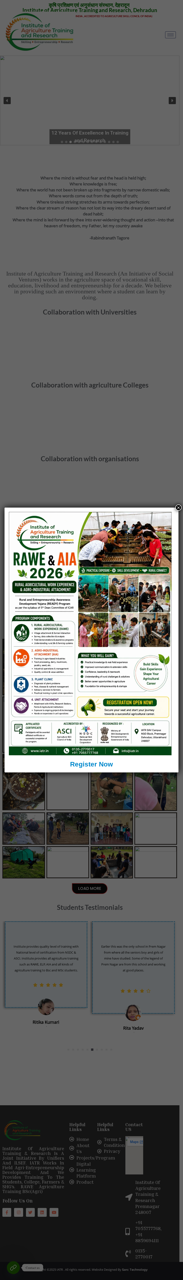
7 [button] (97, 1049)
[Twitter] (30, 1212)
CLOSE (174, 1213)
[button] (7, 100)
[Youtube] (54, 1212)
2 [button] (73, 1050)
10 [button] (111, 1050)
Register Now (91, 764)
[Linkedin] (42, 1212)
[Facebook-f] (6, 1212)
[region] (89, 100)
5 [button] (87, 1050)
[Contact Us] (13, 1267)
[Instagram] (18, 1212)
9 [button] (106, 1050)
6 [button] (92, 1050)
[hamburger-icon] (170, 34)
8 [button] (102, 1050)
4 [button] (83, 1050)
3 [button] (78, 1050)
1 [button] (68, 1050)
